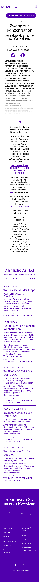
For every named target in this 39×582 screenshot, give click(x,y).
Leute (6, 322)
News (6, 286)
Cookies (7, 545)
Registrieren (28, 544)
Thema (14, 286)
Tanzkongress (18, 368)
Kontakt (7, 537)
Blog (6, 368)
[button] (13, 55)
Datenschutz (9, 541)
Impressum (8, 528)
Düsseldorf (29, 279)
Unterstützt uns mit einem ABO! (22, 16)
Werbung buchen (7, 551)
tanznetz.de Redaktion (20, 316)
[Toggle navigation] (36, 6)
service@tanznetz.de (19, 207)
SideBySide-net (12, 279)
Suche (25, 535)
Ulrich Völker (19, 46)
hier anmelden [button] (20, 514)
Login (24, 539)
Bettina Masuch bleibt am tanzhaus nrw (19, 328)
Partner (7, 532)
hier (12, 192)
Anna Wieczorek (11, 403)
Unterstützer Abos (29, 530)
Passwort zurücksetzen (29, 549)
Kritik (19, 22)
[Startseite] (10, 7)
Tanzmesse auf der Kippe (19, 290)
